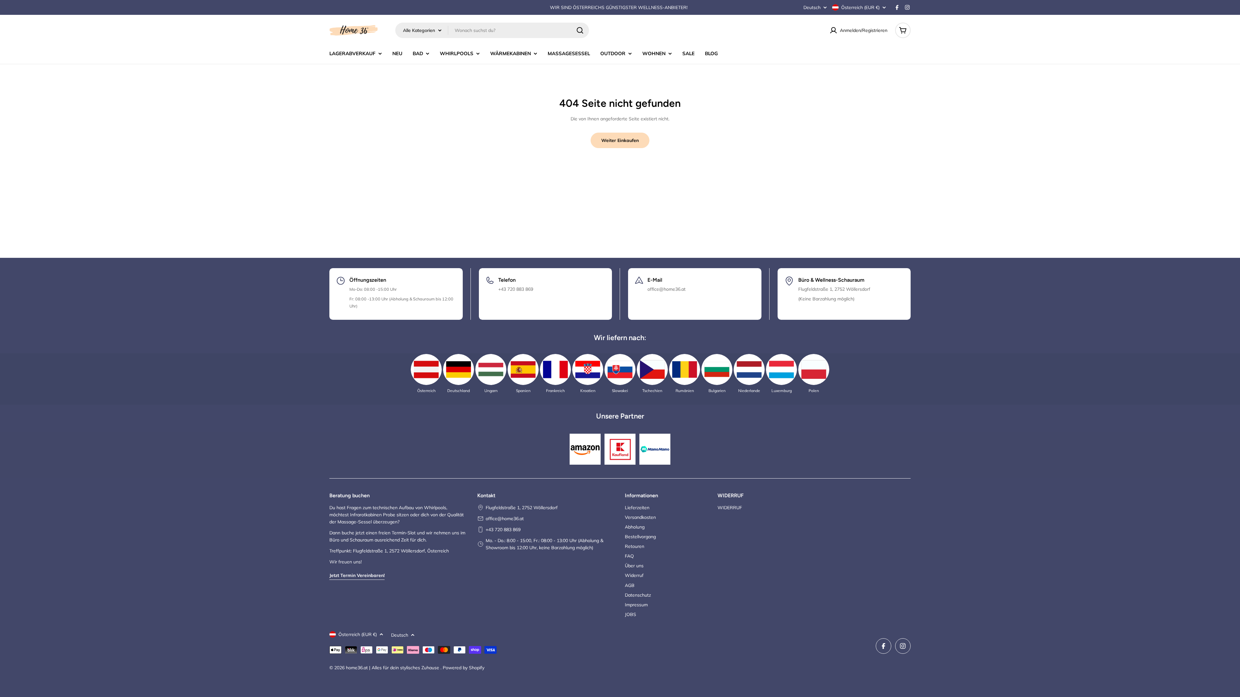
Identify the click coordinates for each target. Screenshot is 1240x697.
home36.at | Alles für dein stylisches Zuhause (393, 668)
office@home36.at (505, 518)
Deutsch (812, 7)
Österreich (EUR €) (860, 7)
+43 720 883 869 (503, 529)
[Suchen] (580, 30)
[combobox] (492, 30)
